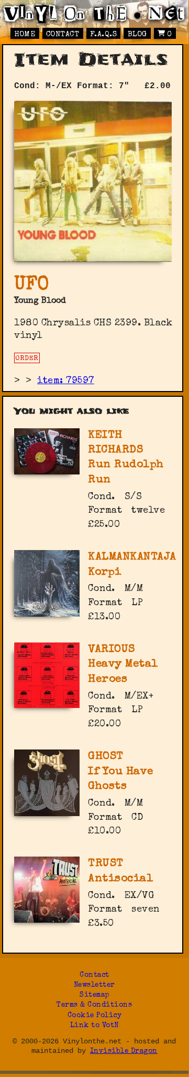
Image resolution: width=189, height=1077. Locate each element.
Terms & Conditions (94, 1005)
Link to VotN (94, 1025)
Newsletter (94, 985)
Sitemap (94, 995)
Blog (137, 34)
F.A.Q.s (103, 34)
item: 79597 (65, 381)
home (24, 34)
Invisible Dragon (124, 1051)
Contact (63, 34)
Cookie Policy (95, 1015)
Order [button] (27, 358)
